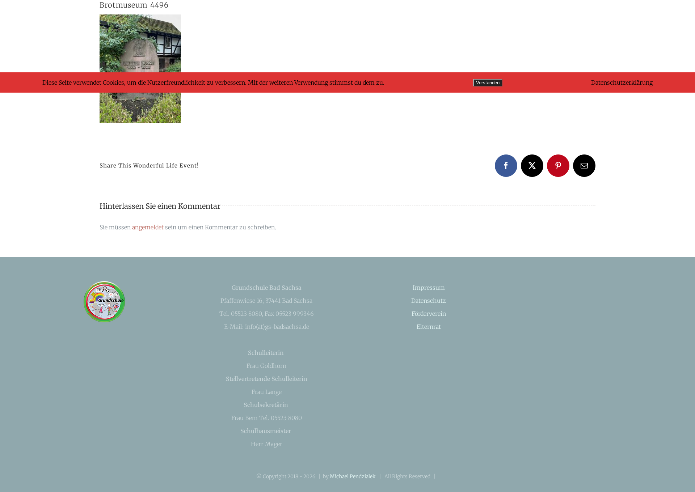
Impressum (429, 287)
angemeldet (148, 227)
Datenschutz (428, 300)
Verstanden (488, 82)
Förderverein (429, 313)
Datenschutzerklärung (622, 82)
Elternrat (429, 326)
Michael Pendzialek (353, 476)
